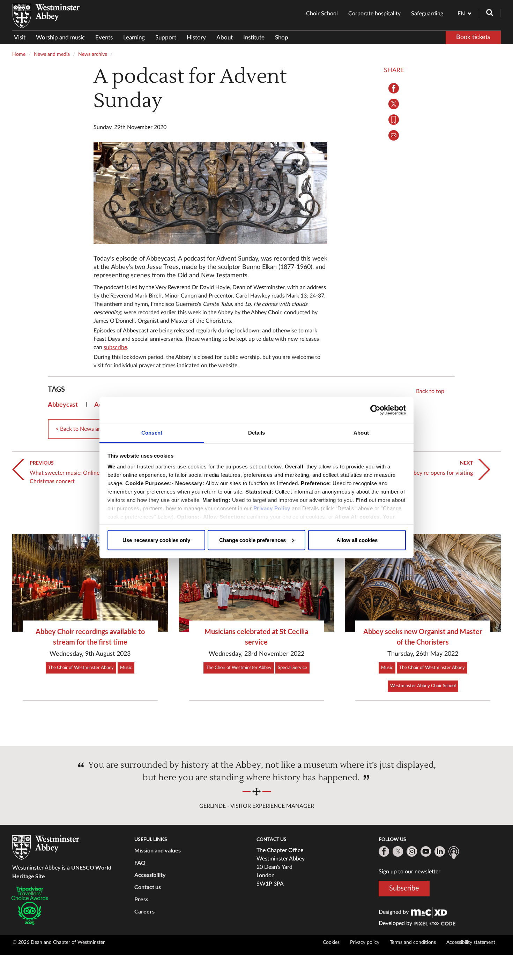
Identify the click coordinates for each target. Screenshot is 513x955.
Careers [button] (144, 911)
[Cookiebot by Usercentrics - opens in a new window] (375, 410)
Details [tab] (256, 433)
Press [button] (141, 899)
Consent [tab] (151, 433)
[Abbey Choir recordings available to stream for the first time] (90, 582)
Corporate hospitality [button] (374, 13)
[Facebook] (384, 851)
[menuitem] (22, 37)
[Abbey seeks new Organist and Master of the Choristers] (423, 582)
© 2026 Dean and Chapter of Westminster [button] (59, 942)
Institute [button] (254, 37)
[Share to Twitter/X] (394, 104)
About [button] (224, 37)
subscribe (115, 347)
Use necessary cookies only (156, 540)
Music (126, 668)
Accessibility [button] (150, 874)
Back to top (430, 391)
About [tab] (361, 433)
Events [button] (104, 37)
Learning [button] (134, 37)
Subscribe (404, 888)
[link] (429, 912)
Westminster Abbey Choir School (423, 686)
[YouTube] (426, 851)
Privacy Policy (271, 508)
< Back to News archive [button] (84, 429)
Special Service (292, 668)
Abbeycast (63, 404)
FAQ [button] (140, 862)
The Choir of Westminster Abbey (81, 668)
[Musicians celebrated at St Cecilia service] (257, 582)
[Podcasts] (453, 852)
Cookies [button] (331, 942)
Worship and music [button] (60, 37)
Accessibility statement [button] (470, 942)
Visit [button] (19, 37)
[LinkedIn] (439, 851)
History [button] (196, 37)
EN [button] (461, 13)
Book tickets (473, 37)
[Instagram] (412, 851)
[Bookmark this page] (394, 119)
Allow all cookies (357, 540)
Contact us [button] (147, 886)
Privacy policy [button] (364, 942)
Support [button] (165, 37)
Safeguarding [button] (427, 13)
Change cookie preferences (252, 540)
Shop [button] (281, 37)
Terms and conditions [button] (413, 942)
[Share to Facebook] (394, 88)
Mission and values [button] (157, 850)
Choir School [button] (322, 13)
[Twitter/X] (398, 851)
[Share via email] (394, 135)
